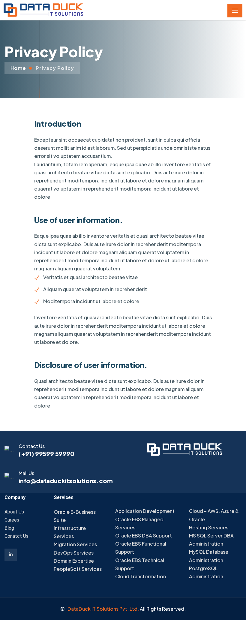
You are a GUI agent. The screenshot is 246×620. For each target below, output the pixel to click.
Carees (11, 520)
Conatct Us (16, 536)
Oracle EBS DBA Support (143, 535)
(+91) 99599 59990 (46, 453)
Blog (9, 528)
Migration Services (75, 544)
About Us (14, 512)
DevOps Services (74, 552)
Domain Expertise (74, 561)
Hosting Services (208, 527)
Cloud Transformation (140, 576)
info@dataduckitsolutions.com (65, 480)
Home (18, 68)
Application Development (145, 511)
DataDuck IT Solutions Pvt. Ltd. (104, 609)
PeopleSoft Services (78, 569)
